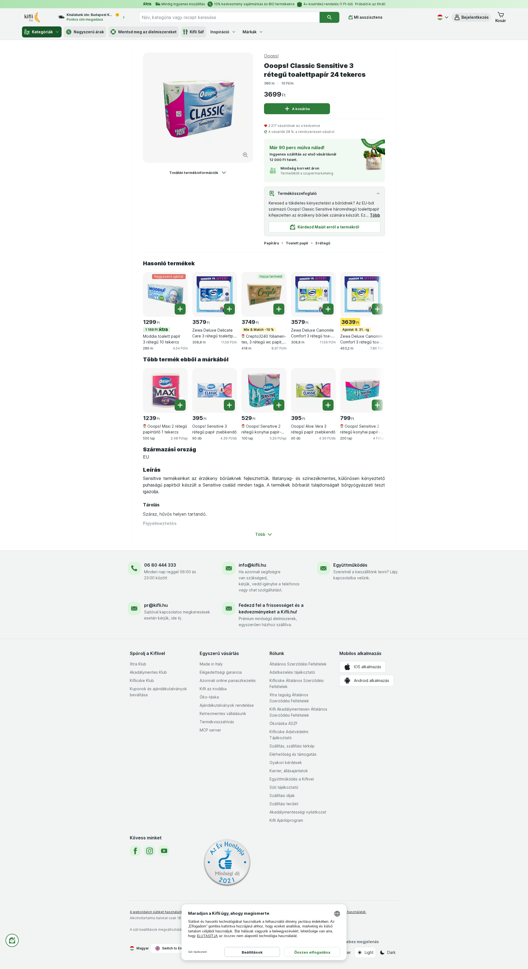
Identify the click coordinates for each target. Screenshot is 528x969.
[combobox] (229, 17)
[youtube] (163, 850)
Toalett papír (297, 243)
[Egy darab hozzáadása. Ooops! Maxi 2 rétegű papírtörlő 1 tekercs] (180, 405)
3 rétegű (322, 243)
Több (375, 215)
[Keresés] (329, 17)
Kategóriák (42, 31)
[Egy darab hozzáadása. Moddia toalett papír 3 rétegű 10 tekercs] (180, 309)
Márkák (250, 31)
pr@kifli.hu (156, 605)
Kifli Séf (197, 31)
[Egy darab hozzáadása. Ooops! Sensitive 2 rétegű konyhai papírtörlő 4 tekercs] (377, 405)
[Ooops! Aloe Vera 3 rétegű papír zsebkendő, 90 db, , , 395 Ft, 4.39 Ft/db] (313, 390)
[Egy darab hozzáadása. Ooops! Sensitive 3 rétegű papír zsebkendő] (229, 405)
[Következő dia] (374, 294)
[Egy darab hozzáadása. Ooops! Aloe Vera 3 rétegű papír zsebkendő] (328, 405)
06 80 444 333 (160, 565)
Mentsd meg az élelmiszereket (147, 31)
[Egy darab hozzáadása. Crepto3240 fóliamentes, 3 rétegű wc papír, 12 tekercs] (278, 309)
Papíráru (271, 243)
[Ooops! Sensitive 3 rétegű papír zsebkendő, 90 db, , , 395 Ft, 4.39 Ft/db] (214, 390)
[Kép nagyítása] (245, 155)
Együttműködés (350, 565)
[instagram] (149, 850)
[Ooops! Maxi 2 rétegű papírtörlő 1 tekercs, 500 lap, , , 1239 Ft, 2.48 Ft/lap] (165, 390)
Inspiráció (219, 31)
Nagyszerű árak (89, 31)
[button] (471, 17)
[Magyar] (442, 17)
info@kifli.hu (252, 565)
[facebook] (135, 850)
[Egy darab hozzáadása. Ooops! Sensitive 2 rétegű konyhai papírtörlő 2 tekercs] (278, 405)
